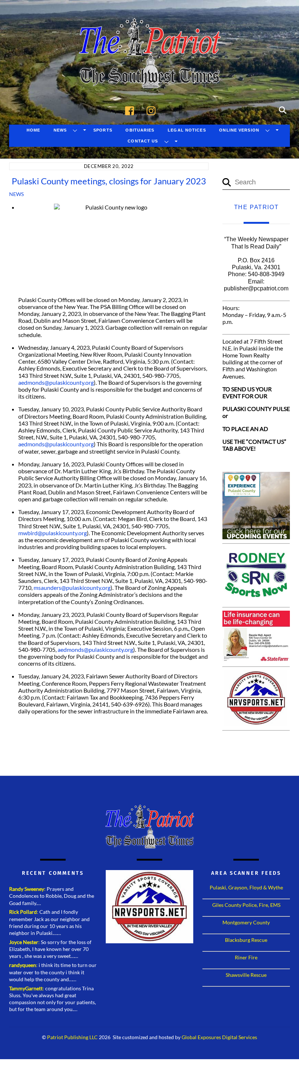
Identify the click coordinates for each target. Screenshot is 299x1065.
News (60, 130)
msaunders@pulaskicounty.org (72, 587)
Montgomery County (246, 922)
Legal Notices (187, 130)
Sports (102, 130)
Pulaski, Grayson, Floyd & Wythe (246, 887)
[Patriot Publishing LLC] (149, 77)
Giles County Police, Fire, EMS (246, 905)
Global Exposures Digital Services (219, 1037)
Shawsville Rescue (246, 975)
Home (33, 130)
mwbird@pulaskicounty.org (52, 532)
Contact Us (143, 141)
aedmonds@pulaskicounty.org (56, 382)
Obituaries (139, 130)
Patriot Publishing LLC (72, 1037)
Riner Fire (246, 957)
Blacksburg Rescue (246, 940)
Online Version (239, 130)
